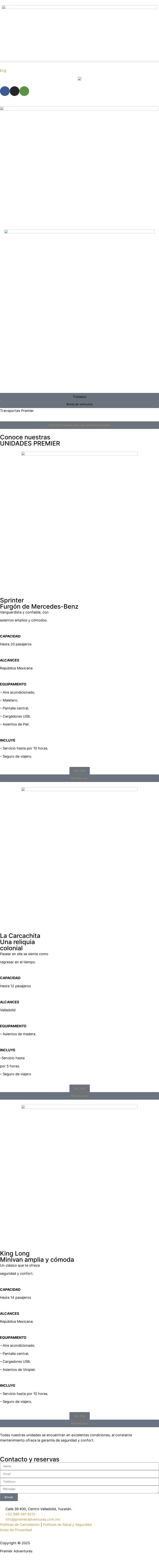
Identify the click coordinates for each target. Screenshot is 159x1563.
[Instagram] (14, 91)
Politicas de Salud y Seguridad (67, 1525)
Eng (3, 70)
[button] (79, 62)
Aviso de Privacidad (16, 1530)
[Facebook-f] (5, 91)
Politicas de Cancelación (20, 1525)
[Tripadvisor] (24, 91)
